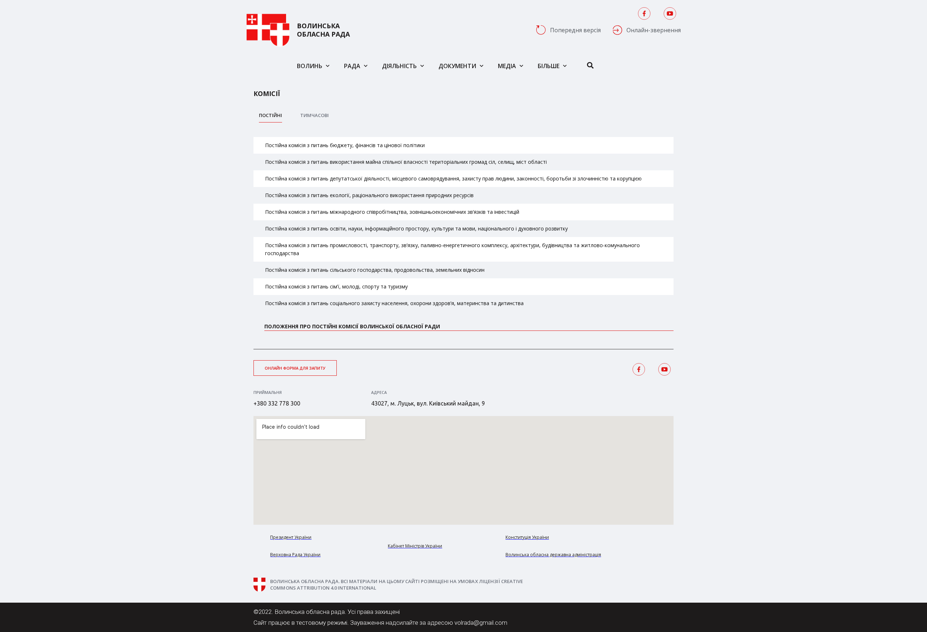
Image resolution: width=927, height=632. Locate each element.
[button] (295, 368)
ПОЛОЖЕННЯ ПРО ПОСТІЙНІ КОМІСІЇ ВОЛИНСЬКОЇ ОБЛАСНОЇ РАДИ (352, 326)
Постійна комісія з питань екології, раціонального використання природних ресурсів (369, 195)
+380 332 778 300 (276, 403)
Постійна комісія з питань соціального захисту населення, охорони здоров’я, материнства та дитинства (394, 303)
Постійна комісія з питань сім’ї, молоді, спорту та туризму (336, 286)
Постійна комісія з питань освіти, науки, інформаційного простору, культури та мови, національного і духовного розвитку (416, 228)
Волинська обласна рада (323, 30)
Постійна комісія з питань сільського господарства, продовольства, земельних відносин (375, 269)
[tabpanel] (463, 239)
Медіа (507, 66)
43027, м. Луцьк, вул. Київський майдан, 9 (428, 403)
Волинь (309, 66)
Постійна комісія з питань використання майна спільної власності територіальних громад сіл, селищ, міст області (406, 161)
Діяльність (399, 66)
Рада (352, 66)
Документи (457, 66)
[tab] (270, 117)
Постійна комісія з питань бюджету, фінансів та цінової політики (345, 145)
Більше (548, 66)
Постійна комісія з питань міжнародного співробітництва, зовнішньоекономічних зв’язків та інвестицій (392, 211)
